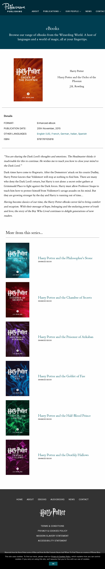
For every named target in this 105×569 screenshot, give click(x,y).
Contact (84, 499)
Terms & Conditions (52, 526)
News (89, 11)
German (65, 133)
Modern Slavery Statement (52, 536)
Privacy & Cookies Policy (52, 531)
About (35, 11)
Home (19, 499)
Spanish (82, 133)
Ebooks (42, 499)
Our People (72, 11)
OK (53, 564)
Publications (51, 11)
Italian (73, 133)
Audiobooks (58, 499)
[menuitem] (33, 11)
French (55, 133)
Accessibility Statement (52, 541)
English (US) (43, 133)
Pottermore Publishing (14, 7)
